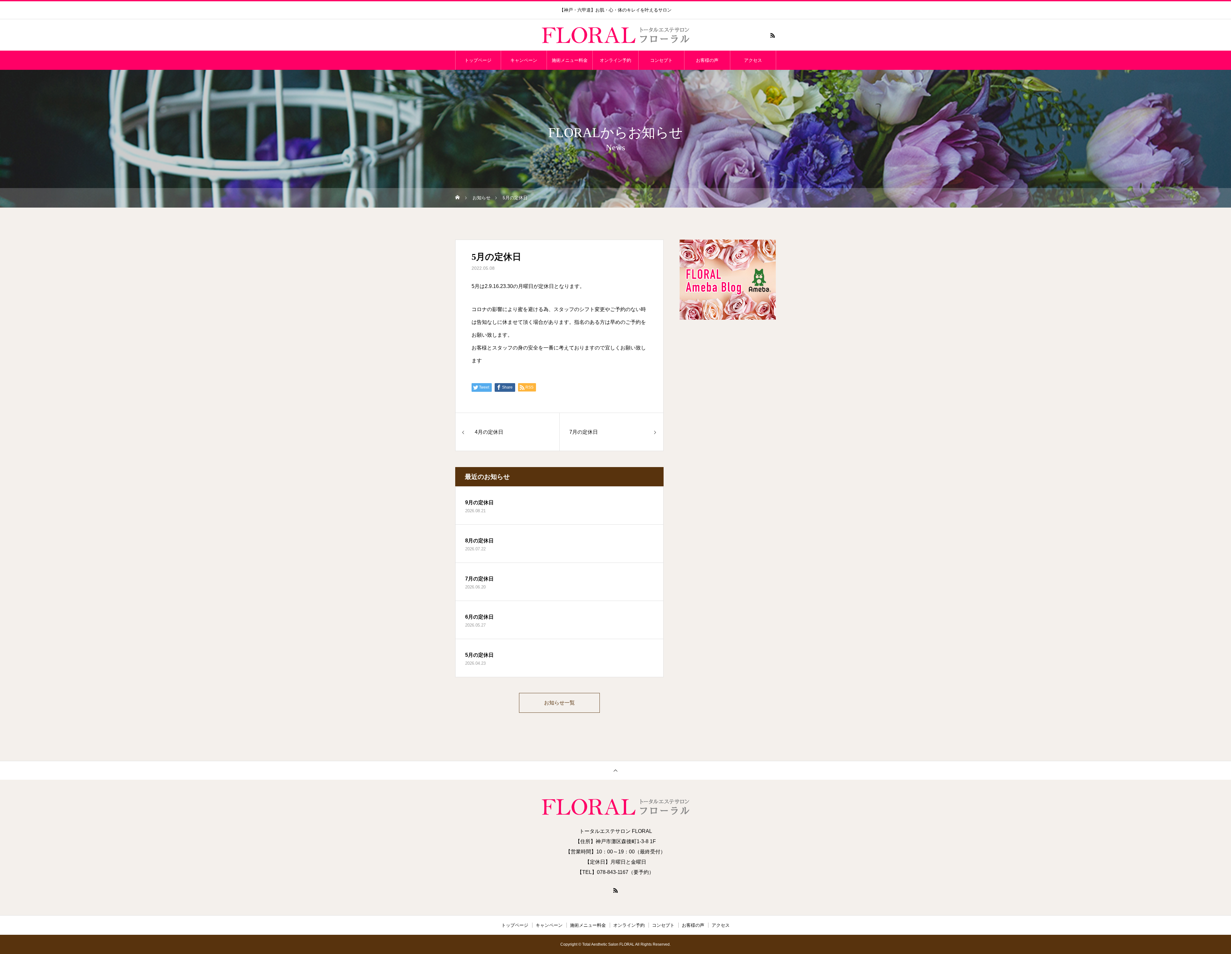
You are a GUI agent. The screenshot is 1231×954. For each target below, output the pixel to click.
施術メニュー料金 (570, 60)
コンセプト (661, 60)
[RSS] (772, 35)
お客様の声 (707, 60)
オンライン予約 (615, 60)
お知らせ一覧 (559, 702)
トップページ (478, 60)
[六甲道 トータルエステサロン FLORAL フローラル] (615, 35)
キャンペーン (523, 60)
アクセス (753, 60)
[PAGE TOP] (615, 770)
